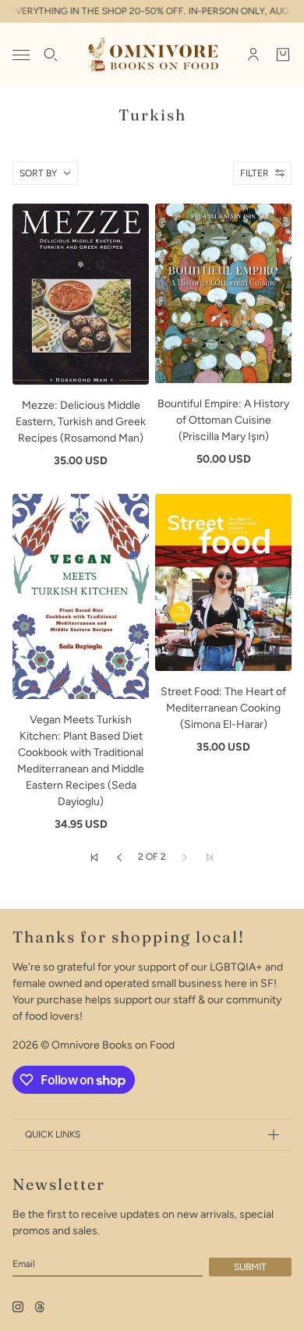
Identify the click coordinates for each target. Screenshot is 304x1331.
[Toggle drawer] (21, 55)
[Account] (253, 54)
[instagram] (18, 1306)
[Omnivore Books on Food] (152, 54)
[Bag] (283, 54)
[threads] (39, 1306)
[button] (94, 857)
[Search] (50, 54)
